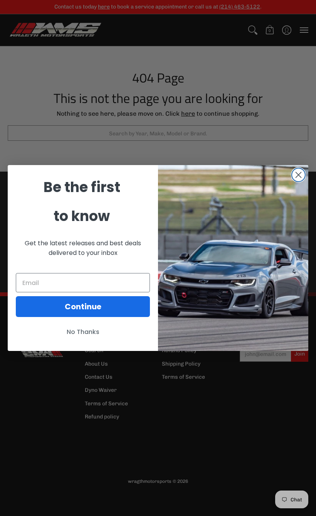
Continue (83, 306)
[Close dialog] (298, 175)
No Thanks (83, 331)
